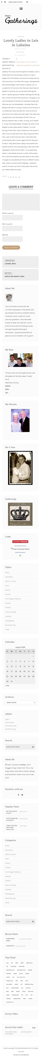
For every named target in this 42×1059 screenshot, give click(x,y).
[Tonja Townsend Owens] (20, 549)
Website (5, 235)
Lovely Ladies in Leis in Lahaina (21, 42)
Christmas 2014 (21, 970)
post (27, 995)
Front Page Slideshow (13, 599)
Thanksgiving (16, 998)
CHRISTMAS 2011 (10, 970)
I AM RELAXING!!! (26, 1032)
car (7, 966)
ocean (7, 995)
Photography (9, 621)
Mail (7, 224)
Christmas (22, 966)
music (24, 991)
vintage (30, 998)
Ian (6, 392)
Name (7, 213)
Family (7, 590)
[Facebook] (2, 2)
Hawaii (16, 984)
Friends (8, 594)
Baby (16, 963)
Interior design (10, 612)
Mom (12, 991)
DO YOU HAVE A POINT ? (11, 812)
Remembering (10, 625)
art (12, 963)
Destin (21, 973)
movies (18, 991)
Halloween (9, 984)
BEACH (22, 963)
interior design (29, 984)
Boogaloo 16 (29, 963)
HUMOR (7, 607)
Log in (7, 719)
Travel (7, 629)
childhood (13, 966)
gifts (26, 980)
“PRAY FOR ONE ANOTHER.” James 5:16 (11, 827)
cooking (30, 970)
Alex (7, 389)
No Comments (20, 55)
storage (8, 998)
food (21, 980)
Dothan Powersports (20, 552)
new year (30, 991)
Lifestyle (8, 616)
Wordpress (25, 1055)
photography (15, 995)
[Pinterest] (5, 2)
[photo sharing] (16, 59)
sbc (31, 995)
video (24, 998)
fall (13, 977)
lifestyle (28, 988)
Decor (7, 572)
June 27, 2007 (20, 49)
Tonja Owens (35, 65)
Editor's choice (10, 581)
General (21, 36)
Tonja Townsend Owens (20, 545)
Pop (22, 995)
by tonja (20, 52)
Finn (16, 980)
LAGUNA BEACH (15, 988)
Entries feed (9, 722)
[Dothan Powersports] (20, 556)
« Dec (7, 685)
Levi (22, 988)
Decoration (9, 577)
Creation (8, 973)
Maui (7, 991)
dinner (27, 973)
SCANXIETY (10, 946)
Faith (7, 586)
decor (15, 973)
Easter (8, 977)
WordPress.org (10, 729)
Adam (8, 386)
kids (7, 988)
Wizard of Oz (10, 1002)
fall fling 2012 (21, 977)
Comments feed (10, 726)
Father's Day (9, 980)
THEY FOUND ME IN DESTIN (12, 819)
